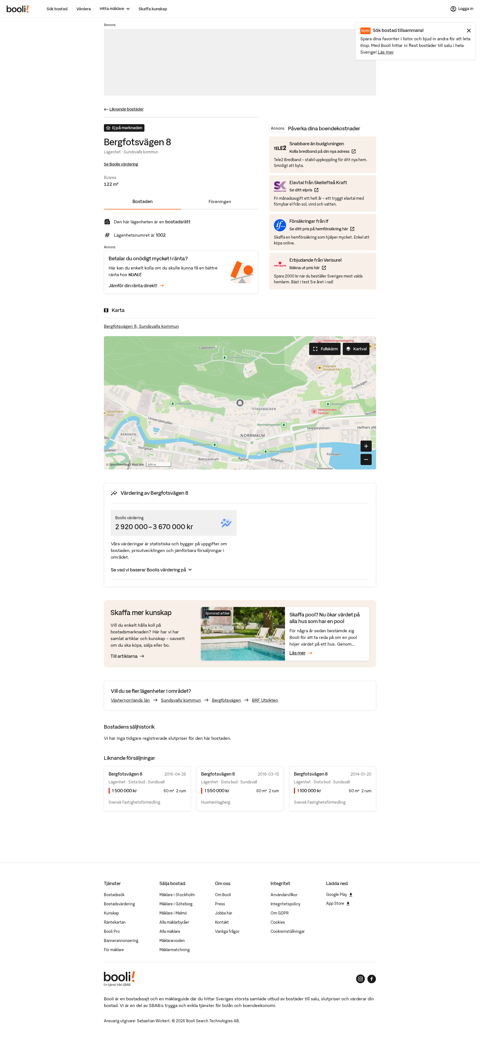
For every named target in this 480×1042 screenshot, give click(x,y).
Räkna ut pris (315, 267)
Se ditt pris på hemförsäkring (321, 228)
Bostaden (142, 201)
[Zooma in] (366, 446)
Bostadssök (114, 894)
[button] (240, 402)
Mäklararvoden (172, 940)
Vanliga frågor (227, 931)
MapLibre (138, 464)
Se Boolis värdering (121, 164)
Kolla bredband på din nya (322, 151)
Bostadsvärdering (119, 903)
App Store (335, 903)
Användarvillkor (284, 894)
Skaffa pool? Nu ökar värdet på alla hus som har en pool (324, 617)
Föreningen (220, 201)
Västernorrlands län (130, 700)
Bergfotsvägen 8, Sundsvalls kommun (141, 326)
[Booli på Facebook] (371, 978)
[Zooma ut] (366, 459)
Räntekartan (115, 922)
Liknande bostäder (126, 109)
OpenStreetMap (119, 464)
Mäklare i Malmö (173, 913)
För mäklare (114, 949)
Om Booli (223, 894)
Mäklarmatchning (174, 949)
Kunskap (111, 913)
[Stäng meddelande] (469, 30)
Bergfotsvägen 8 (125, 774)
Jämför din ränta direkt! (133, 285)
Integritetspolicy (285, 903)
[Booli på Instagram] (360, 978)
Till (124, 656)
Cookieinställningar (288, 931)
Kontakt (222, 922)
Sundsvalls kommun (181, 700)
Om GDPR (280, 913)
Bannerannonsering (121, 940)
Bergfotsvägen (226, 700)
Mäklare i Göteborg (175, 903)
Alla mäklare (169, 931)
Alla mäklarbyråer (174, 922)
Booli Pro (112, 931)
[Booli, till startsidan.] (18, 9)
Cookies (278, 922)
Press (220, 903)
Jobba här (223, 913)
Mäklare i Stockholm (177, 894)
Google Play (336, 894)
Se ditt (318, 190)
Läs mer (386, 52)
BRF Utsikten (265, 700)
